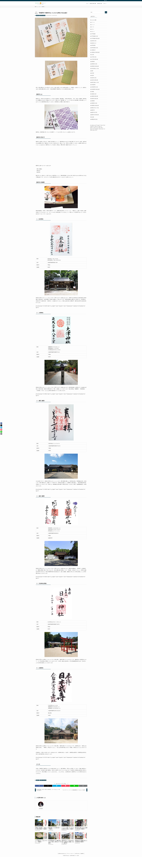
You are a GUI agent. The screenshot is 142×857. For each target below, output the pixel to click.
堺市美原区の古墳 (95, 47)
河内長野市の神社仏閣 (95, 89)
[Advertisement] (61, 155)
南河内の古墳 (94, 40)
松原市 (93, 75)
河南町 (93, 91)
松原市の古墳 (94, 77)
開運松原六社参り (95, 119)
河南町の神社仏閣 (95, 96)
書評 (92, 70)
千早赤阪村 (93, 33)
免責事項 (82, 853)
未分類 (93, 73)
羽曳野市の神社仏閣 (42, 15)
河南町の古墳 (94, 93)
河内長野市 (93, 84)
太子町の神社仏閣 (95, 59)
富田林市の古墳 (94, 63)
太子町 (93, 54)
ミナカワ (41, 808)
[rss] (105, 0)
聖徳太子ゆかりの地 (95, 107)
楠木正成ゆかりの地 (95, 82)
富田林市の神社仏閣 (95, 66)
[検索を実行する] (106, 12)
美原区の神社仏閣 (95, 98)
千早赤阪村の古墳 (95, 36)
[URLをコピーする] (83, 786)
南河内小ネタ (94, 43)
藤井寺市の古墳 (94, 112)
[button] (39, 786)
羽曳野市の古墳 (94, 103)
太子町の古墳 (94, 56)
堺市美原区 (93, 45)
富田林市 (93, 61)
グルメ (93, 29)
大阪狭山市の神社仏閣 (95, 52)
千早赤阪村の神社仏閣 (95, 38)
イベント (93, 22)
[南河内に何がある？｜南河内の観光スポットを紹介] (40, 3)
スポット (93, 31)
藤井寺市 (93, 110)
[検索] (106, 0)
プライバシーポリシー (70, 853)
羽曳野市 (37, 15)
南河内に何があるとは (62, 853)
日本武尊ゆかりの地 (95, 68)
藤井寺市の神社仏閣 (95, 114)
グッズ (93, 26)
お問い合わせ (77, 853)
